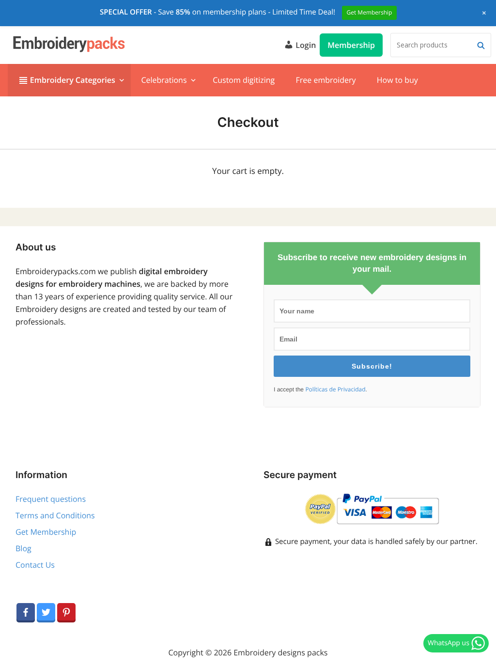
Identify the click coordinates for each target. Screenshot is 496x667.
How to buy (397, 80)
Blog (23, 548)
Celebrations (163, 80)
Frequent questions (51, 499)
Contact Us (35, 564)
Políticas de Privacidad (335, 389)
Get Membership (46, 532)
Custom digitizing (244, 80)
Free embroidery (325, 80)
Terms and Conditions (55, 515)
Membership (351, 45)
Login (305, 45)
